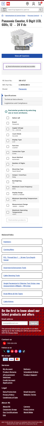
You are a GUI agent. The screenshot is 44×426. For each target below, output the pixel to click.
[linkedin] (8, 351)
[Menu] (3, 3)
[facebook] (19, 351)
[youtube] (12, 351)
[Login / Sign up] (33, 3)
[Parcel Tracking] (27, 3)
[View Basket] (39, 3)
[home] (2, 15)
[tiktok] (23, 351)
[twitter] (4, 351)
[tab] (22, 95)
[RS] (8, 3)
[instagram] (16, 351)
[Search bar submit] (40, 10)
